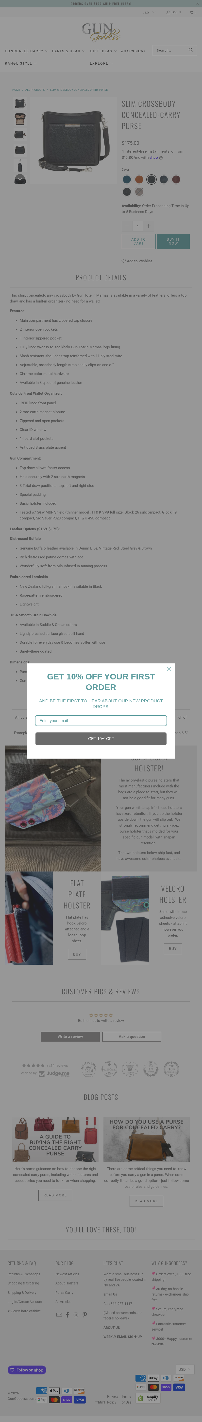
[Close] (169, 669)
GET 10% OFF (101, 739)
